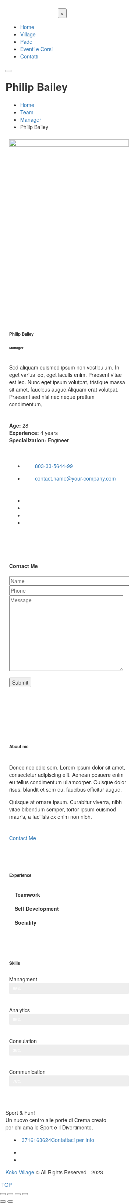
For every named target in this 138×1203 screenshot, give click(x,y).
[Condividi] (10, 1194)
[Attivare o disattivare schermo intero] (18, 1194)
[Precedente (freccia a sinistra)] (3, 1201)
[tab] (69, 895)
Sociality (25, 922)
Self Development (37, 908)
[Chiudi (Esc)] (3, 1194)
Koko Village (20, 1172)
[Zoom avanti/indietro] (25, 1194)
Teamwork (27, 894)
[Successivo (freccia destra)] (10, 1201)
